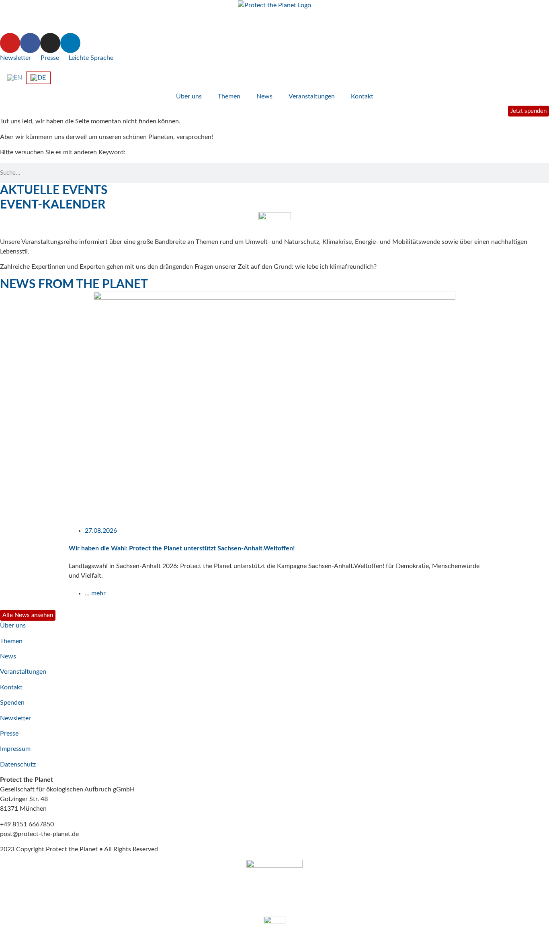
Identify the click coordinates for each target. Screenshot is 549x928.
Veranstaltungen (312, 96)
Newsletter (15, 58)
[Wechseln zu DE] (38, 78)
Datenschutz (18, 764)
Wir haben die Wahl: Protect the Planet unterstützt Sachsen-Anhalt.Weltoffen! (182, 548)
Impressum (15, 749)
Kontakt (362, 96)
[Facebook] (30, 43)
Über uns (189, 96)
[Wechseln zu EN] (14, 77)
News (264, 96)
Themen (229, 96)
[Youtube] (10, 43)
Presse (50, 58)
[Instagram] (50, 43)
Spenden (12, 702)
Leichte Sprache (91, 58)
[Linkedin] (70, 43)
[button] (4, 450)
